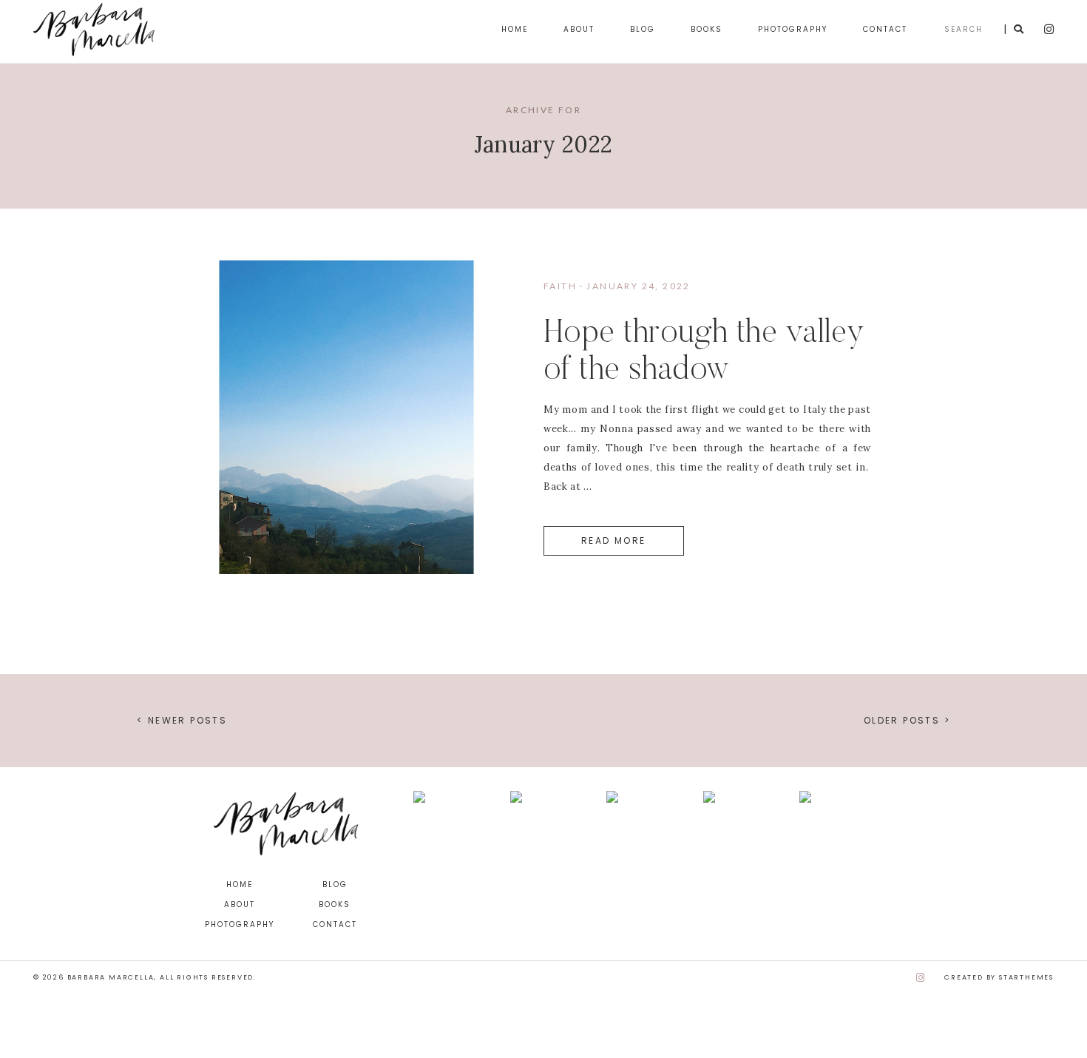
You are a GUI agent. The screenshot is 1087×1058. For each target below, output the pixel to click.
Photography (792, 29)
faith (560, 286)
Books (706, 29)
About (579, 29)
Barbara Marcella (111, 977)
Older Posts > (907, 720)
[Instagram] (921, 978)
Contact (885, 29)
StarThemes (1026, 977)
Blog (642, 29)
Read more (613, 540)
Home (514, 29)
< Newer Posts (182, 720)
